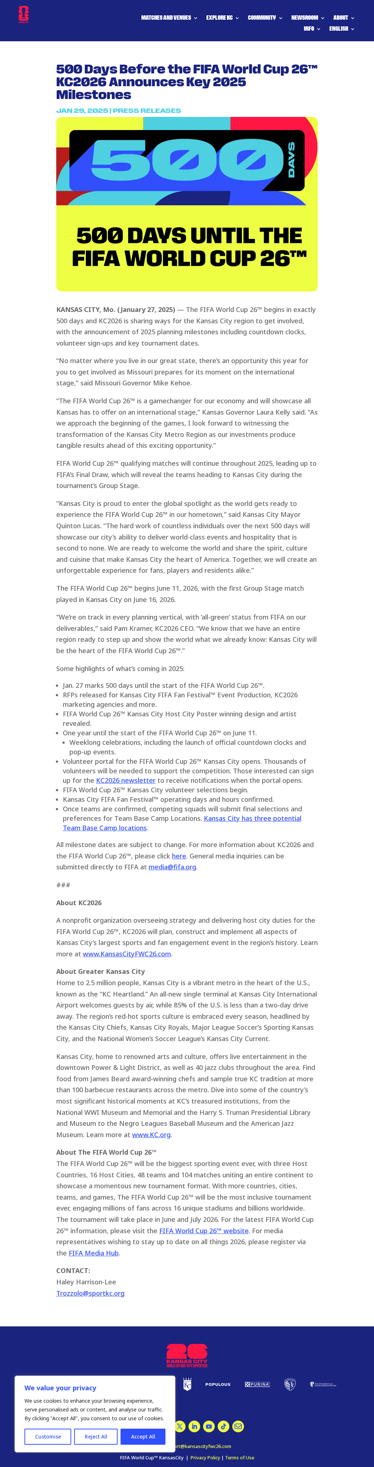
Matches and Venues (166, 18)
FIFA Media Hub (94, 1253)
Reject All (96, 1436)
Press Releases (147, 111)
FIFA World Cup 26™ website (204, 1230)
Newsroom (304, 18)
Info (309, 29)
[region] (95, 1414)
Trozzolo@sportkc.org (90, 1293)
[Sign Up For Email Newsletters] (180, 1426)
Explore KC (219, 18)
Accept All (143, 1436)
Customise (48, 1436)
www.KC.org (151, 1134)
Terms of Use (239, 1457)
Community (262, 18)
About (340, 18)
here (179, 855)
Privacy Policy (205, 1457)
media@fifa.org (172, 866)
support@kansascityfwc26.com (197, 1446)
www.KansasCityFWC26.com (127, 953)
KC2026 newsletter (126, 780)
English (338, 29)
